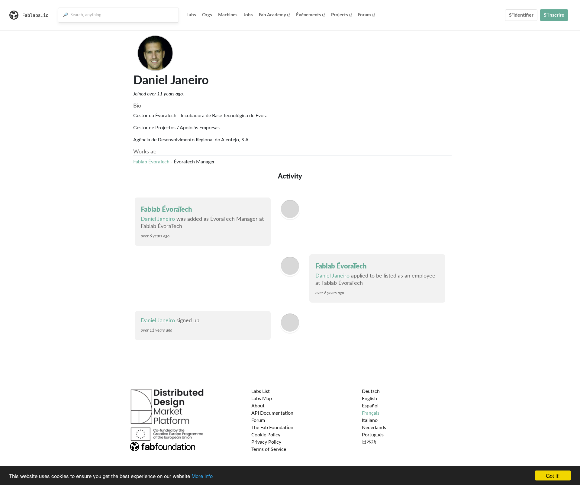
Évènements (308, 15)
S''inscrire (554, 15)
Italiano (370, 420)
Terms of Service (268, 449)
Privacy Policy (266, 442)
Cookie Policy (265, 434)
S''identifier (521, 15)
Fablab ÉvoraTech (151, 161)
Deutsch (371, 391)
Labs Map (261, 398)
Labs (191, 15)
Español (370, 405)
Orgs (207, 15)
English (369, 398)
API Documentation (272, 413)
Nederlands (374, 427)
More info (202, 476)
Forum (364, 15)
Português (373, 434)
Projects (339, 15)
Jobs (248, 15)
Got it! (553, 475)
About (258, 405)
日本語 (369, 442)
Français (370, 413)
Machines (227, 15)
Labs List (260, 391)
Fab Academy (272, 15)
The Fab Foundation (272, 427)
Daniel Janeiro (158, 219)
